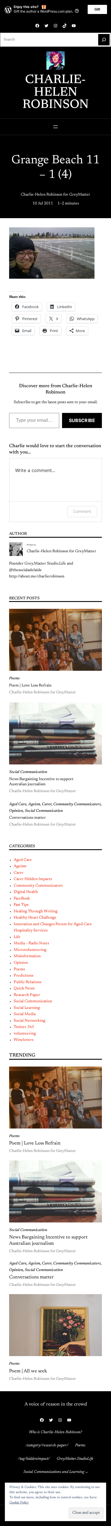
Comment (82, 511)
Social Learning (27, 1008)
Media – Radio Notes (31, 943)
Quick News (24, 989)
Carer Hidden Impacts (33, 879)
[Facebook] (37, 25)
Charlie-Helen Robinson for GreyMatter (55, 195)
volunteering (25, 1034)
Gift (97, 9)
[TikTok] (64, 25)
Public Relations (27, 982)
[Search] (104, 39)
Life (17, 937)
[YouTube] (73, 25)
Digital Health (26, 892)
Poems (14, 678)
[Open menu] (55, 126)
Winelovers (23, 1040)
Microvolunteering (30, 950)
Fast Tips (21, 905)
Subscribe (82, 420)
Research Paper (27, 995)
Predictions (23, 976)
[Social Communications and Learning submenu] (86, 1472)
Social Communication (28, 772)
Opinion (16, 811)
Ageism (34, 804)
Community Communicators (77, 804)
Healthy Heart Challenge (35, 918)
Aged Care (17, 804)
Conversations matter (27, 818)
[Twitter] (46, 25)
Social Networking (29, 1021)
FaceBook (22, 899)
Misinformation (27, 956)
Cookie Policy (19, 1502)
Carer (47, 804)
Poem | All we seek (28, 1371)
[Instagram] (55, 25)
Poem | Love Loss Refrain (30, 686)
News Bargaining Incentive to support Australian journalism (41, 781)
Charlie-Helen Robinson (55, 92)
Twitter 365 (24, 1027)
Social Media (25, 1014)
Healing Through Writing (35, 911)
